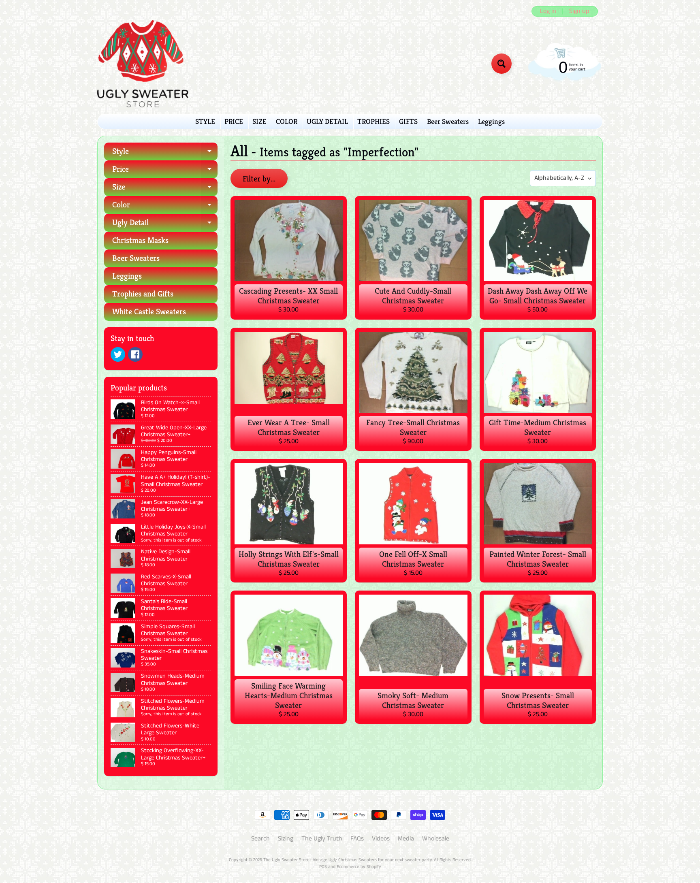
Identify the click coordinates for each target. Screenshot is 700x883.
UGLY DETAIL (327, 121)
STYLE (205, 121)
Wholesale (435, 838)
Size (165, 189)
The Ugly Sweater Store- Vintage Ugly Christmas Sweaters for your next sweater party (347, 860)
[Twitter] (118, 354)
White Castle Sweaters (149, 312)
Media (406, 838)
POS (323, 867)
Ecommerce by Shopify (359, 867)
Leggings (491, 121)
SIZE (259, 121)
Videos (381, 838)
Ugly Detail (165, 225)
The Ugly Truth (321, 838)
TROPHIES (373, 121)
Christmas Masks (140, 240)
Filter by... (259, 179)
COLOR (286, 121)
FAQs (357, 838)
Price (165, 171)
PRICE (233, 121)
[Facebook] (135, 354)
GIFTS (408, 121)
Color (165, 207)
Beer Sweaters (448, 121)
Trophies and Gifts (142, 294)
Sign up (579, 11)
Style (165, 153)
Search (260, 838)
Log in (548, 11)
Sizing (285, 838)
